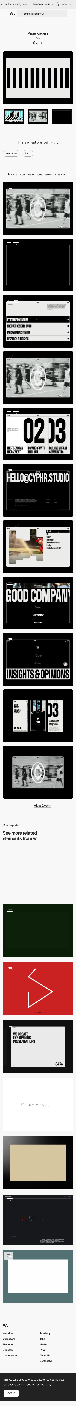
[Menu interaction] (38, 659)
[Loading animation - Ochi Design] (38, 1046)
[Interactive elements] (38, 321)
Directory (8, 1349)
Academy (45, 1333)
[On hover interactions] (38, 434)
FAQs (42, 1349)
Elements (8, 1344)
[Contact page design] (38, 490)
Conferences (10, 1355)
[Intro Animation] (38, 1276)
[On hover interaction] (38, 546)
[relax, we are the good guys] (38, 873)
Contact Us (46, 1360)
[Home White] (38, 1162)
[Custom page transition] (38, 208)
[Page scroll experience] (38, 265)
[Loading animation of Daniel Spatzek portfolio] (38, 988)
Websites (8, 1333)
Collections (9, 1338)
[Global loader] (38, 930)
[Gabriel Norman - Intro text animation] (38, 1220)
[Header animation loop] (38, 377)
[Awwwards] (12, 13)
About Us (45, 1355)
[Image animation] (38, 603)
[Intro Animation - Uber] (38, 1104)
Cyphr (38, 42)
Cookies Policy (43, 1384)
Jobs (42, 1338)
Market (44, 1344)
